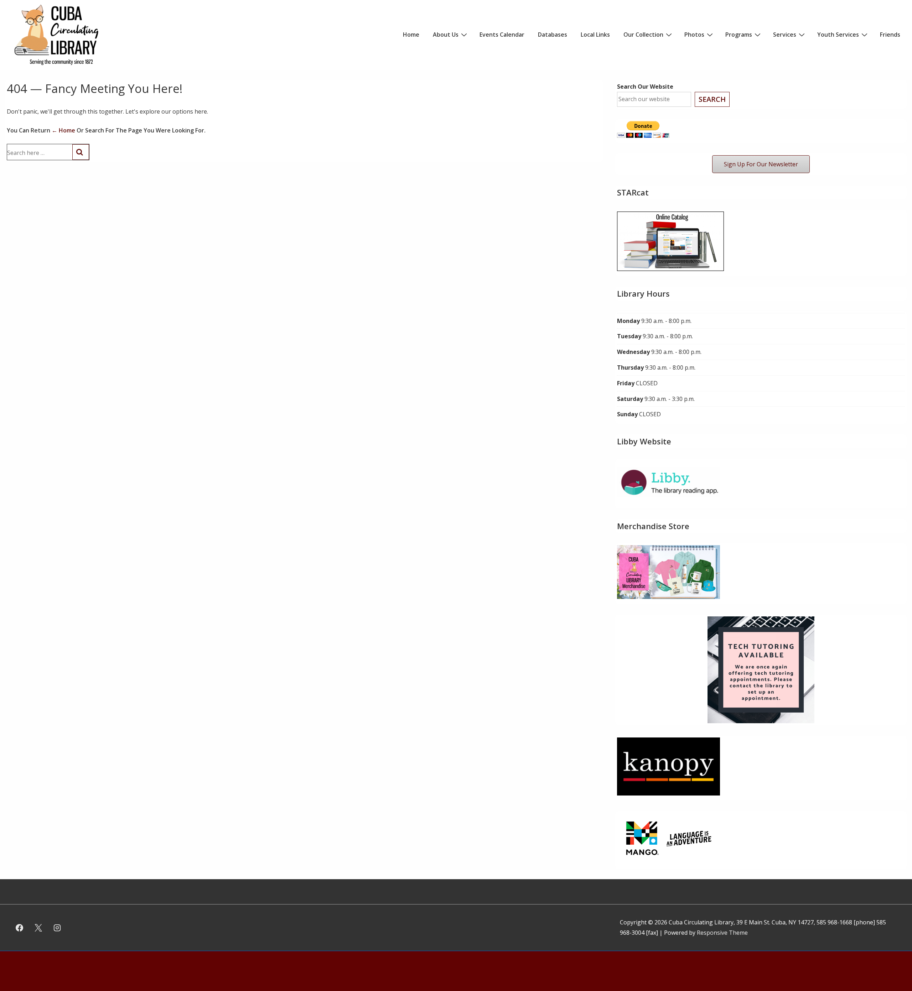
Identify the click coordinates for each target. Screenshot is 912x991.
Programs (738, 34)
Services (784, 34)
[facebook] (19, 927)
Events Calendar (502, 34)
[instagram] (57, 927)
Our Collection (643, 34)
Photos (694, 34)
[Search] (80, 152)
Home (411, 34)
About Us (445, 34)
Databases (552, 34)
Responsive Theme (722, 933)
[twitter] (38, 927)
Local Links (595, 34)
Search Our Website (645, 86)
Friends (890, 34)
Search (712, 99)
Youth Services (838, 34)
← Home (63, 130)
